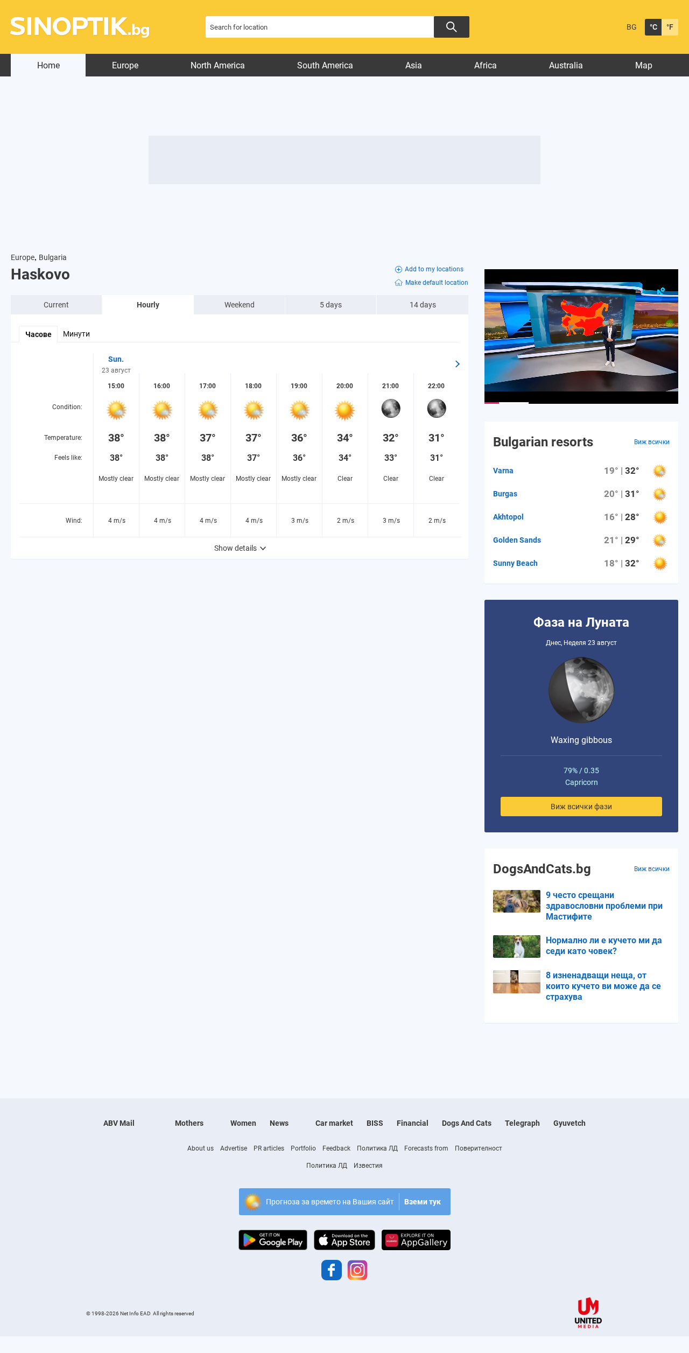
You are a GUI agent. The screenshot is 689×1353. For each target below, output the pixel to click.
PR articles (269, 1148)
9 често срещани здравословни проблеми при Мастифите (604, 906)
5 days (331, 304)
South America (325, 65)
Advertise (233, 1148)
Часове (38, 334)
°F (669, 27)
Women (243, 1123)
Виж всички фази (581, 806)
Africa (485, 65)
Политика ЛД (377, 1148)
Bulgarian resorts (543, 442)
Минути (76, 334)
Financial (412, 1123)
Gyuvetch (569, 1123)
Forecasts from (426, 1148)
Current (56, 304)
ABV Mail (119, 1123)
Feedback (336, 1148)
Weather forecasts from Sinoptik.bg (86, 27)
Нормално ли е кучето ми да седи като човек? (604, 945)
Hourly (148, 304)
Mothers (189, 1123)
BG (632, 27)
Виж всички (652, 442)
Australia (566, 65)
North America (218, 65)
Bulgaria (53, 257)
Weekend (239, 304)
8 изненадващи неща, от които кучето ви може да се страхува (603, 986)
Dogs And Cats (466, 1123)
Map (643, 65)
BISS (375, 1123)
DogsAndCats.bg (542, 869)
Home (48, 65)
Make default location (436, 282)
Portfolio (303, 1148)
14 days (423, 304)
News (279, 1123)
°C (653, 27)
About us (200, 1148)
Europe (125, 65)
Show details (235, 548)
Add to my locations (434, 269)
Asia (413, 65)
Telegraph (522, 1123)
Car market (334, 1123)
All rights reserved (173, 1313)
